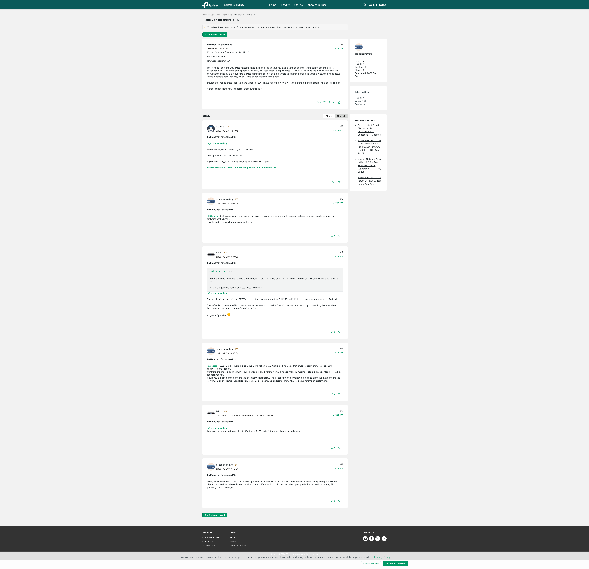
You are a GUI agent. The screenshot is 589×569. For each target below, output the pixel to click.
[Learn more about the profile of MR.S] (211, 254)
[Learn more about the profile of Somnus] (211, 128)
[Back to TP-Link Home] (210, 4)
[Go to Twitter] (377, 539)
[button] (273, 4)
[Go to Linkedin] (384, 538)
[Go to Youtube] (365, 538)
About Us (207, 532)
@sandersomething (218, 143)
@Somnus (213, 216)
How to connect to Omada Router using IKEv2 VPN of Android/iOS (241, 167)
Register (382, 5)
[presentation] (211, 128)
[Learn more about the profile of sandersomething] (211, 201)
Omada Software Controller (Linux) (231, 52)
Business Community (211, 15)
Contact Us (207, 541)
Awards (233, 541)
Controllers (227, 15)
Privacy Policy (209, 545)
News (232, 537)
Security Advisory (238, 545)
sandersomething (225, 199)
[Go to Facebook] (371, 538)
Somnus (220, 126)
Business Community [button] (233, 5)
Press (233, 532)
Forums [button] (285, 4)
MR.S (218, 252)
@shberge (213, 365)
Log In (372, 5)
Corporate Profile (210, 537)
